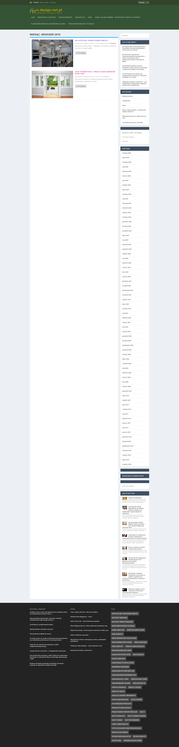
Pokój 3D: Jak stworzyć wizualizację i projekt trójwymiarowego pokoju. (44, 645)
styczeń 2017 (126, 432)
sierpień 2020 (126, 354)
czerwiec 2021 (126, 308)
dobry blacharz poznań (135, 630)
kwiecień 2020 (126, 373)
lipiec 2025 (125, 190)
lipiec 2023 (125, 235)
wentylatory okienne (120, 732)
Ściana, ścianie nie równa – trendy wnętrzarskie (137, 548)
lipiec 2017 (125, 405)
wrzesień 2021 (126, 295)
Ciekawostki (80, 17)
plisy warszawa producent (121, 703)
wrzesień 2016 (126, 450)
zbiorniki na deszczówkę (133, 740)
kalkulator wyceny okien (121, 654)
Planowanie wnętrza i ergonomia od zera (48, 24)
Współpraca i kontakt (47, 17)
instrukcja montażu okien (121, 650)
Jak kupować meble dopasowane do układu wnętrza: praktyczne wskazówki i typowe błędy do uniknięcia (133, 510)
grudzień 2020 (126, 336)
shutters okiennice (132, 720)
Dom (33, 17)
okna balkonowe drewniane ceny (124, 675)
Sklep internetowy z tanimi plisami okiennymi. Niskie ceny (95, 73)
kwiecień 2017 (126, 418)
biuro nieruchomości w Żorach (123, 626)
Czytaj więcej (80, 53)
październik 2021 (127, 290)
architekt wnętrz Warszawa (122, 622)
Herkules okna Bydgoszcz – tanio (81, 617)
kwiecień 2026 (126, 171)
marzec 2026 (126, 176)
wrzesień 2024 (126, 208)
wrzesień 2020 (126, 350)
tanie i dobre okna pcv (120, 724)
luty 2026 (125, 180)
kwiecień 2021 (126, 318)
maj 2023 (125, 240)
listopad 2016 (126, 441)
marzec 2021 (126, 322)
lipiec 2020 (125, 359)
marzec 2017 (126, 423)
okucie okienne (136, 699)
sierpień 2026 (126, 153)
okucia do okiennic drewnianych (124, 695)
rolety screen (117, 720)
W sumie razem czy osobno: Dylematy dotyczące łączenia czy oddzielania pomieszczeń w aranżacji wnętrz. (48, 639)
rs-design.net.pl (87, 43)
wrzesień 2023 (126, 231)
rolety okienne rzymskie (137, 716)
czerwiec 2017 (126, 409)
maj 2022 (125, 258)
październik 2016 (127, 446)
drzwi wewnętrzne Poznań (122, 642)
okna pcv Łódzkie (134, 687)
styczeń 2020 (126, 386)
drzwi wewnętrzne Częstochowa (124, 638)
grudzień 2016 (126, 437)
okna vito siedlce (118, 691)
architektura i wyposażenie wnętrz (125, 613)
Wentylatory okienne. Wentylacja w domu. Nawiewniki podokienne (88, 640)
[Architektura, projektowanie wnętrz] (52, 53)
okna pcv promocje (119, 687)
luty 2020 (125, 382)
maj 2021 (125, 313)
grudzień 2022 (126, 249)
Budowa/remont (65, 17)
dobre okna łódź (118, 630)
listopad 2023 (126, 226)
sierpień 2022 (126, 254)
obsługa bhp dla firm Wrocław (123, 671)
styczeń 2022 (126, 276)
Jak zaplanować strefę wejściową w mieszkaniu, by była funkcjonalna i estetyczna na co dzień (133, 48)
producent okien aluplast (121, 708)
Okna (90, 17)
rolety (142, 712)
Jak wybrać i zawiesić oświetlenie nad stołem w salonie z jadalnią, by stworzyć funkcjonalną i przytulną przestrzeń (133, 576)
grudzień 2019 (126, 391)
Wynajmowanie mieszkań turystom (41, 629)
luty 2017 (125, 427)
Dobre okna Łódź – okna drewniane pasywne (84, 621)
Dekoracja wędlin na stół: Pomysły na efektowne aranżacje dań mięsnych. (133, 590)
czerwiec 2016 (126, 464)
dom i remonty (117, 634)
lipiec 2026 (125, 157)
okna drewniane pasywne (121, 683)
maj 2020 (125, 368)
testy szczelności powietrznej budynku (126, 728)
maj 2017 (125, 414)
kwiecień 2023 (126, 244)
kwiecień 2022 (126, 263)
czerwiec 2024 (126, 217)
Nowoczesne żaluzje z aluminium (81, 650)
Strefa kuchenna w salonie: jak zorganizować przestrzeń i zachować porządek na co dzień (134, 75)
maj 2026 (125, 167)
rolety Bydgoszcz (118, 716)
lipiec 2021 (125, 304)
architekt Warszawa (119, 618)
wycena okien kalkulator (121, 736)
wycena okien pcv (139, 736)
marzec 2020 (126, 377)
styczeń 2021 (126, 331)
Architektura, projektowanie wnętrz (50, 2)
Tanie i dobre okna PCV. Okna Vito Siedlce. (84, 612)
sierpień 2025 (126, 185)
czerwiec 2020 (126, 363)
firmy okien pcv (117, 646)
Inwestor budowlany (135, 498)
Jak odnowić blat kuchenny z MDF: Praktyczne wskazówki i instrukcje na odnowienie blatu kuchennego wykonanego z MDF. (49, 657)
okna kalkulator (139, 683)
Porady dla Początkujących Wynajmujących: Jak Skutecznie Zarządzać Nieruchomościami (134, 560)
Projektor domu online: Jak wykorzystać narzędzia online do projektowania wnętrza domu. (48, 613)
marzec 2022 (126, 267)
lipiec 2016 (125, 460)
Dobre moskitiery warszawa (79, 635)
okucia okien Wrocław (120, 699)
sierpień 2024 (126, 212)
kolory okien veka (118, 658)
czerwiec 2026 (126, 162)
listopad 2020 (126, 340)
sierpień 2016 (126, 455)
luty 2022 (125, 272)
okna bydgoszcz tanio (120, 679)
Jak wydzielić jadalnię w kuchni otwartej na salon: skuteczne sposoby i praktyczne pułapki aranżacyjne (134, 67)
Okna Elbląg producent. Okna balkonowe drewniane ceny (88, 626)
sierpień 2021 (126, 299)
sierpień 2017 (126, 400)
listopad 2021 (126, 286)
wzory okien (116, 740)
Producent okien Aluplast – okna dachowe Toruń (86, 646)
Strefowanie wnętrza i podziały (81, 24)
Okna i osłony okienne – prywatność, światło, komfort (117, 17)
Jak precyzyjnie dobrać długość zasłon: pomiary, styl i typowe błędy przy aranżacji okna (133, 525)
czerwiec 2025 (126, 194)
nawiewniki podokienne (120, 667)
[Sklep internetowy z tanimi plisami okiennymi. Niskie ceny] (52, 84)
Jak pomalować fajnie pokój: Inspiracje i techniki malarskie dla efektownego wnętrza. (45, 619)
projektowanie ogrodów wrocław (124, 712)
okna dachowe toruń (139, 679)
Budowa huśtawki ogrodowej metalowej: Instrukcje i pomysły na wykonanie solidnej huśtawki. (47, 664)
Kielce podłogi (138, 654)
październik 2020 (127, 345)
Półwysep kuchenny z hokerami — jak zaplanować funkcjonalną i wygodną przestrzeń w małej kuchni (134, 83)
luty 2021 (125, 327)
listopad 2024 (126, 203)
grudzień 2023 (126, 222)
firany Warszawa (140, 642)
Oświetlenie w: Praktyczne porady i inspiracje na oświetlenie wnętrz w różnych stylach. (134, 536)
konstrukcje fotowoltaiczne (123, 663)
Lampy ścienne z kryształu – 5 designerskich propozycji (48, 651)
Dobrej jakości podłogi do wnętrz (40, 634)
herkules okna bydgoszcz (135, 646)
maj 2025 (125, 199)
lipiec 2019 (125, 395)
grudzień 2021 (126, 281)
